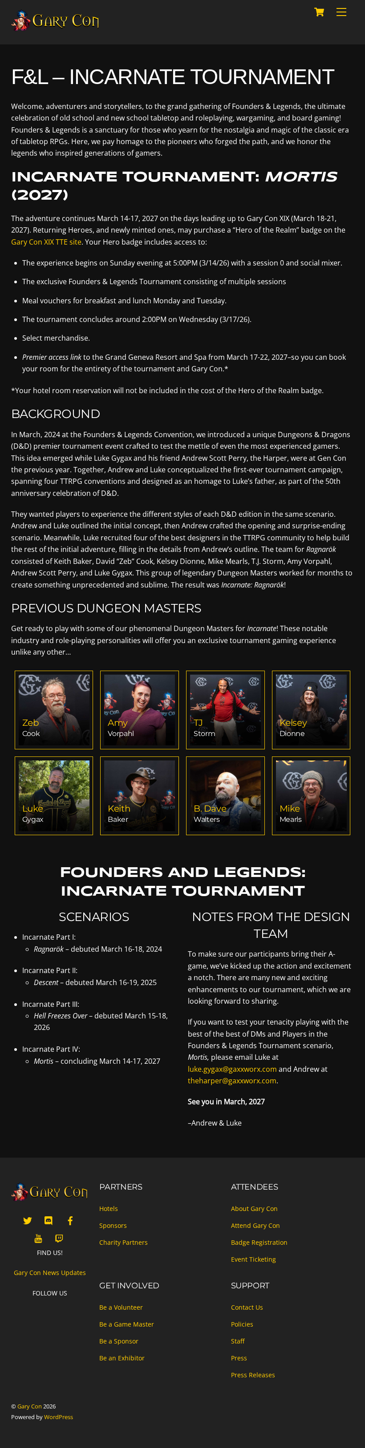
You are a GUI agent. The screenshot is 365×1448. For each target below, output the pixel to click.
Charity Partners (123, 1242)
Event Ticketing (253, 1259)
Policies (242, 1324)
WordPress (58, 1417)
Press (239, 1358)
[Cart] (319, 12)
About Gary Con (254, 1208)
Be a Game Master (126, 1324)
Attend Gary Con (255, 1225)
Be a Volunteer (121, 1307)
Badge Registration (259, 1242)
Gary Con (29, 1406)
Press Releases (253, 1375)
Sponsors (113, 1225)
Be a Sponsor (118, 1341)
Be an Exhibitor (122, 1358)
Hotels (108, 1208)
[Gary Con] (55, 28)
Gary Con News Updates (50, 1272)
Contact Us (247, 1307)
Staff (237, 1341)
